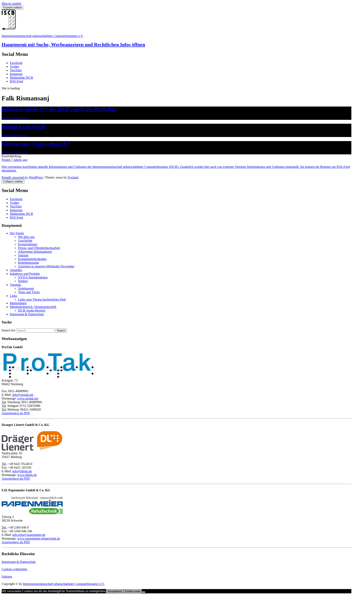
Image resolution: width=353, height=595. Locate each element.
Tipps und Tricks (29, 292)
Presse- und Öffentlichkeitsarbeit (39, 248)
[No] (143, 592)
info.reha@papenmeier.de (28, 535)
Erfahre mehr (132, 591)
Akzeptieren (115, 591)
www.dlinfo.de (27, 475)
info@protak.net (22, 394)
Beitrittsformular (28, 262)
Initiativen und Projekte (25, 273)
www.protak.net (27, 398)
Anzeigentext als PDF (16, 413)
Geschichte (25, 240)
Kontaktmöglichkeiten (32, 259)
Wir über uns (26, 237)
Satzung (23, 255)
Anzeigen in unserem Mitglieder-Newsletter (46, 266)
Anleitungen (26, 288)
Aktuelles (16, 270)
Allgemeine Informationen (35, 251)
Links (13, 296)
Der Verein (17, 233)
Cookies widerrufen (14, 569)
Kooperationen (27, 244)
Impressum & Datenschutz (27, 314)
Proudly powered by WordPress (22, 177)
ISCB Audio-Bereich (31, 310)
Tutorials (15, 284)
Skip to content (11, 3)
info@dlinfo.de (22, 471)
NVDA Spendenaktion (33, 277)
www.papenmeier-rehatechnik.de (38, 538)
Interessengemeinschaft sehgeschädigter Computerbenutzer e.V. (42, 36)
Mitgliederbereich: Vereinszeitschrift (33, 307)
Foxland (73, 177)
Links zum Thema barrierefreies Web (42, 299)
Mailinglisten (18, 303)
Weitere (23, 281)
